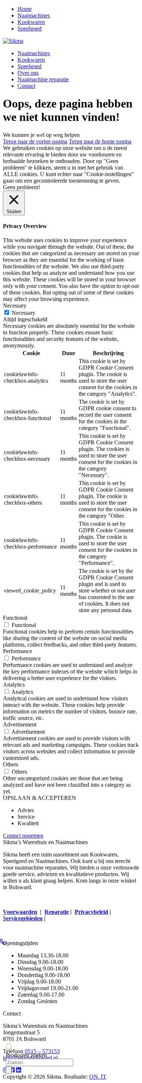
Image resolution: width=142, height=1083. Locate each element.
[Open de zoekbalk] (9, 1049)
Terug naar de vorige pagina (35, 141)
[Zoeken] (9, 1070)
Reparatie (56, 912)
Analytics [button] (14, 684)
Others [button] (10, 764)
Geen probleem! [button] (21, 187)
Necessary (23, 313)
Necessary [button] (15, 305)
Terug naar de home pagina (100, 141)
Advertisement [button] (19, 724)
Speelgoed (29, 28)
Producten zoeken (26, 1055)
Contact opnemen (23, 835)
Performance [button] (17, 651)
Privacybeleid (91, 912)
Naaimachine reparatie (43, 79)
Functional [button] (15, 618)
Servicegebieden (23, 918)
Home (24, 9)
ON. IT (97, 1077)
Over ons (28, 73)
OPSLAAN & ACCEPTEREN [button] (39, 798)
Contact (26, 86)
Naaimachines (33, 15)
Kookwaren (31, 22)
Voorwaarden (20, 912)
